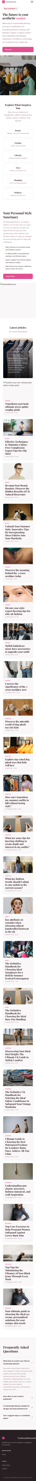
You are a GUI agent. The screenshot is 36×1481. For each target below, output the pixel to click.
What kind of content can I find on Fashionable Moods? (16, 1362)
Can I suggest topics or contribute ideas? (16, 1416)
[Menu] (32, 1)
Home (4, 1454)
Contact (4, 1468)
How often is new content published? (13, 1397)
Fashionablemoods (26, 1438)
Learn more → (11, 276)
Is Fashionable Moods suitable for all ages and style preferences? (16, 1407)
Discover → (9, 49)
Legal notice (6, 1465)
